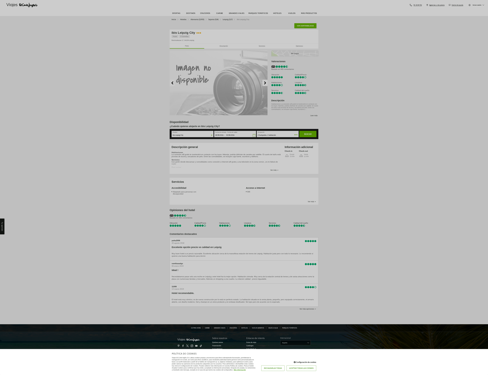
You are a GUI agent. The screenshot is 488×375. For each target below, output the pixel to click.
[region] (244, 187)
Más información (240, 370)
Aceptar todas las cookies (301, 368)
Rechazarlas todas (273, 368)
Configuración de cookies (306, 362)
